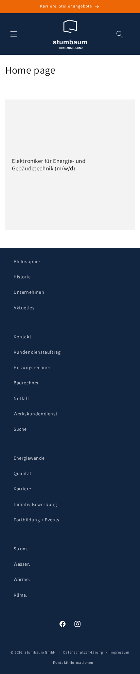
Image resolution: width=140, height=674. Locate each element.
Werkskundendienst (35, 414)
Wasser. (22, 564)
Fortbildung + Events (36, 520)
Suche (20, 429)
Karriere (22, 489)
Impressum (119, 652)
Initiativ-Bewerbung (35, 504)
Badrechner (26, 383)
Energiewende (29, 458)
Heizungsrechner (32, 367)
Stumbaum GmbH (40, 652)
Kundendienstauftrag (37, 352)
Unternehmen (29, 292)
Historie (22, 277)
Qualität (23, 473)
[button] (13, 34)
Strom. (21, 549)
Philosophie (27, 261)
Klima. (21, 595)
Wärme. (22, 579)
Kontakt (22, 337)
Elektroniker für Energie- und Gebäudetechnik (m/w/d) (48, 164)
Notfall (21, 398)
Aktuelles (24, 308)
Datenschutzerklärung (83, 652)
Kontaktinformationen (73, 662)
